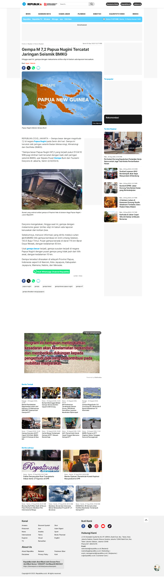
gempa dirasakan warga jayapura (33, 291)
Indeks (135, 14)
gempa (37, 286)
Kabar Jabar (64, 14)
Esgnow (25, 538)
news (28, 14)
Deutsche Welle (112, 4)
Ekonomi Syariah (44, 525)
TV (23, 541)
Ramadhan (42, 541)
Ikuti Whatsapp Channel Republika (53, 272)
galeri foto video (117, 14)
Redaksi (41, 551)
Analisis (41, 532)
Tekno (40, 535)
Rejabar (30, 44)
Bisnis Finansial (59, 535)
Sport (56, 532)
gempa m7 (79, 286)
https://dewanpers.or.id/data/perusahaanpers (39, 566)
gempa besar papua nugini (64, 286)
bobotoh (97, 14)
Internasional (26, 535)
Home (24, 44)
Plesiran (81, 14)
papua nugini (27, 286)
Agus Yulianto (30, 63)
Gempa (58, 158)
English (57, 538)
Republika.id (125, 4)
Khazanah (25, 528)
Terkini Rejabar (110, 129)
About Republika (28, 551)
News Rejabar (39, 44)
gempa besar (33, 248)
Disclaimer (25, 554)
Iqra (39, 528)
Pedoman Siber (59, 551)
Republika (27, 19)
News (24, 532)
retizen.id (137, 4)
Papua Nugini (40, 141)
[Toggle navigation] (24, 4)
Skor (56, 525)
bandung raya (44, 14)
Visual (40, 538)
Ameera (24, 525)
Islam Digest (58, 528)
